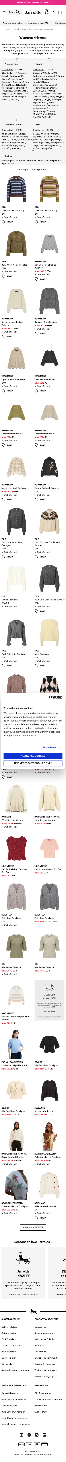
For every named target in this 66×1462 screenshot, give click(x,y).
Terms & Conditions (23, 1454)
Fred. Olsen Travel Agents (14, 1418)
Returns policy (9, 1333)
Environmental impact (46, 1370)
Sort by (8, 156)
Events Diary (41, 1411)
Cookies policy (9, 1357)
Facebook (21, 1435)
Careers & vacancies (45, 1364)
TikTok (37, 1435)
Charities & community (46, 1357)
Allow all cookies (33, 756)
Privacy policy (9, 1351)
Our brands (40, 1351)
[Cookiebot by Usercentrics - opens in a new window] (49, 698)
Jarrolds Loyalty (10, 1393)
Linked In (44, 1435)
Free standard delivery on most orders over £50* (26, 23)
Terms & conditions (12, 1345)
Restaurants (41, 1405)
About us (39, 1345)
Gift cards (7, 1364)
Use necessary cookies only (33, 763)
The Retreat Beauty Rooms (48, 1399)
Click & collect (9, 1339)
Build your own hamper (13, 1411)
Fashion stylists (9, 1405)
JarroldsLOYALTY (23, 1273)
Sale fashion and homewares (16, 1370)
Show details (49, 747)
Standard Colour (13, 124)
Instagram (29, 1435)
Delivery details (9, 1326)
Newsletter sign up (44, 1376)
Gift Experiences (43, 1393)
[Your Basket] (60, 12)
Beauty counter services (14, 1399)
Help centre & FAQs (44, 1339)
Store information (44, 1333)
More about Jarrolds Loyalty (23, 1294)
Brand (39, 64)
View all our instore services (16, 1424)
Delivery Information (42, 1454)
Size (38, 124)
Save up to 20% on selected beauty (33, 2)
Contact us (40, 1326)
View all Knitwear (33, 1227)
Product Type (12, 64)
